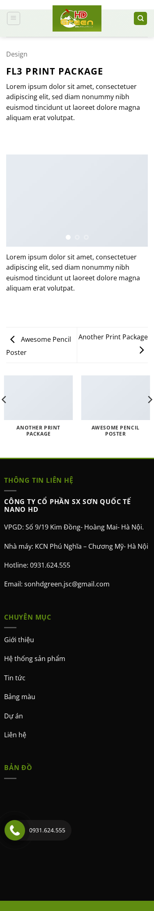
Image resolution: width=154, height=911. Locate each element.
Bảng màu (19, 696)
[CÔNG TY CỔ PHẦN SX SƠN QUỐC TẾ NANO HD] (77, 18)
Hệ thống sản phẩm (34, 658)
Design (17, 54)
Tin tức (14, 677)
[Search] (140, 18)
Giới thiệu (19, 639)
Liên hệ (15, 734)
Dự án (13, 715)
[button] (13, 18)
